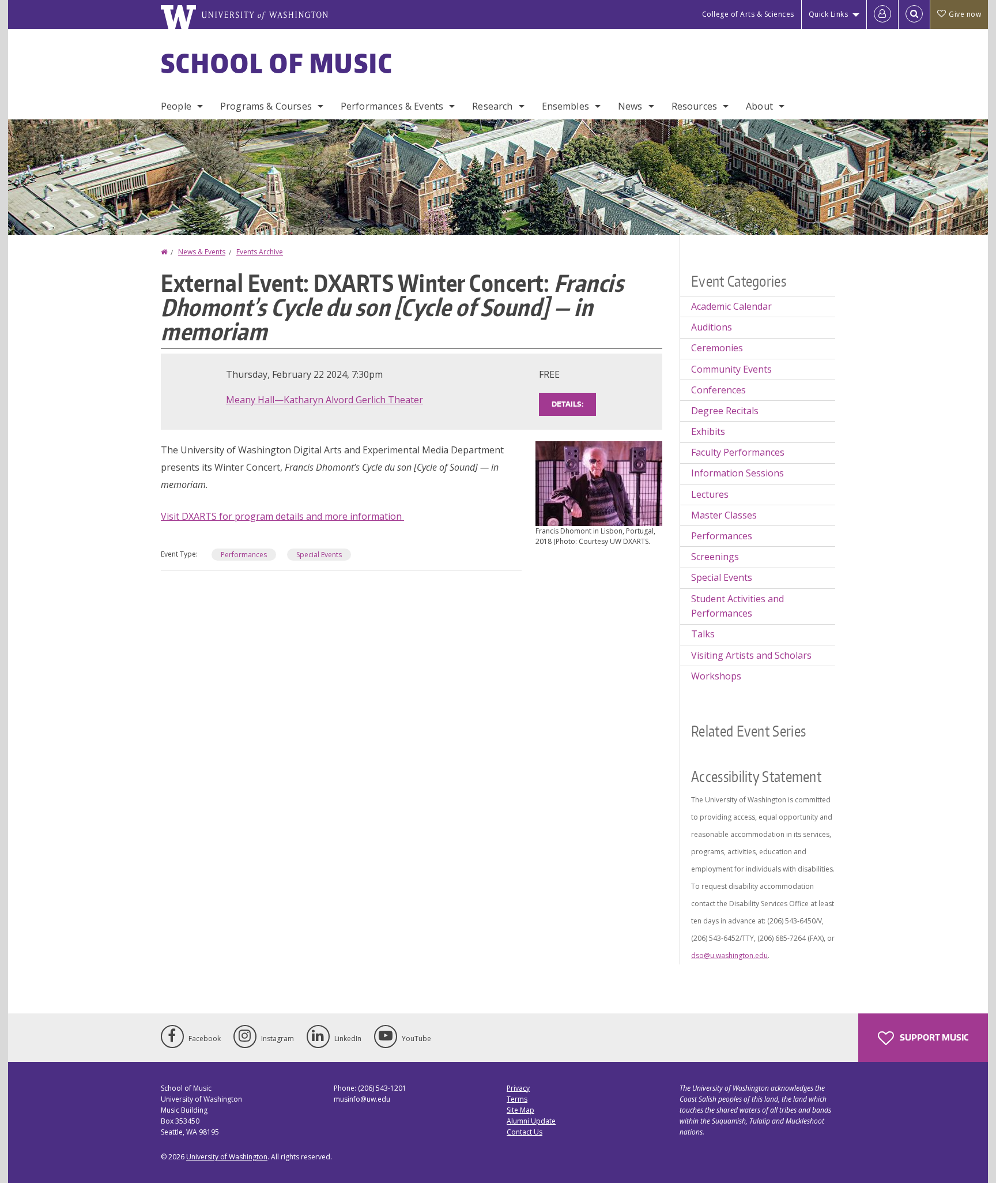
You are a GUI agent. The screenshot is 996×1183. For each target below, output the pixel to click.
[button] (598, 482)
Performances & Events (392, 106)
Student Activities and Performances (737, 606)
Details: (567, 404)
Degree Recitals (725, 410)
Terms (517, 1099)
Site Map (520, 1110)
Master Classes (724, 515)
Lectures (710, 494)
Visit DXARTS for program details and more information (282, 516)
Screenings (715, 556)
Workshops (716, 676)
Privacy (518, 1088)
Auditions (711, 327)
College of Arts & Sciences (748, 14)
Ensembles (565, 106)
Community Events (731, 369)
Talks (703, 634)
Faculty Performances (737, 452)
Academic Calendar (731, 306)
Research (492, 106)
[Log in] (882, 14)
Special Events (319, 554)
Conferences (718, 390)
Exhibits (708, 431)
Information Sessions (737, 473)
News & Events (201, 252)
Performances (244, 554)
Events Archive (259, 252)
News (630, 106)
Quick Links (828, 14)
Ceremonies (717, 347)
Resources (694, 106)
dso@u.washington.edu (729, 955)
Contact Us (524, 1132)
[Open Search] (914, 14)
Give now (965, 14)
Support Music (933, 1037)
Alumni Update (531, 1121)
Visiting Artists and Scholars (751, 655)
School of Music (277, 63)
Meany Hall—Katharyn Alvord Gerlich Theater (324, 399)
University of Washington (226, 1157)
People (176, 106)
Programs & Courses (266, 106)
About (759, 106)
